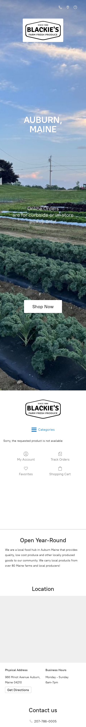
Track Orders (60, 459)
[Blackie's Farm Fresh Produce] (43, 408)
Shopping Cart (60, 474)
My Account (26, 459)
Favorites (26, 474)
